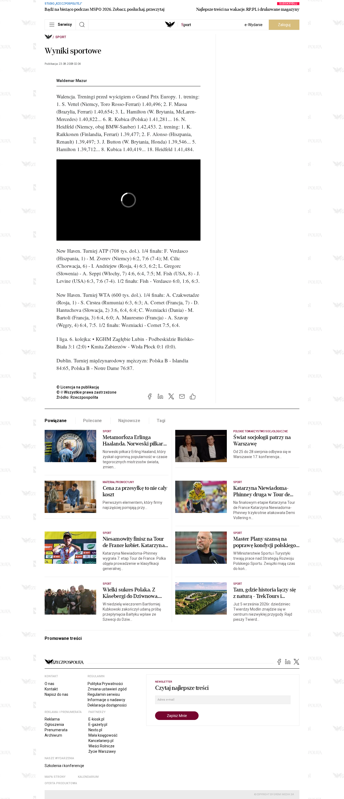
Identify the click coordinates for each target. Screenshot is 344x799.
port (186, 24)
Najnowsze (129, 420)
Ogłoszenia (54, 724)
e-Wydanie (254, 25)
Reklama (52, 719)
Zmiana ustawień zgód (107, 689)
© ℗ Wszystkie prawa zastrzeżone (86, 392)
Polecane (92, 420)
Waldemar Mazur (71, 81)
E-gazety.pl (97, 724)
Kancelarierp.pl (100, 741)
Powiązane (56, 420)
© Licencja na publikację (77, 387)
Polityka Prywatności (105, 684)
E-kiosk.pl (96, 719)
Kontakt (51, 689)
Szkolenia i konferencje (64, 766)
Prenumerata (56, 730)
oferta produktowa (61, 783)
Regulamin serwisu (104, 694)
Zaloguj (284, 25)
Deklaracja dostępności (107, 705)
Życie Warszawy (102, 751)
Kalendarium (88, 777)
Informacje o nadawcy (106, 700)
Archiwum (53, 735)
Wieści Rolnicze (101, 746)
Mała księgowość (102, 735)
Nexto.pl (95, 730)
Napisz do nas (56, 694)
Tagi (161, 420)
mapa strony (55, 777)
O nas (49, 684)
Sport (60, 37)
